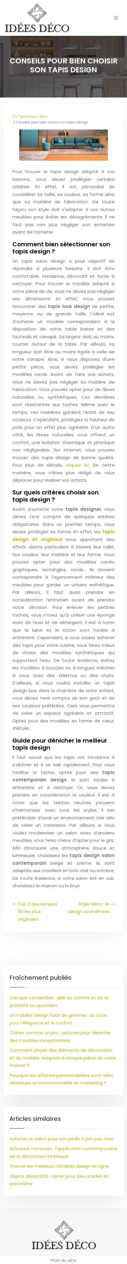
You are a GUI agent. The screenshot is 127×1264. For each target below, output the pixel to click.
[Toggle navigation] (116, 18)
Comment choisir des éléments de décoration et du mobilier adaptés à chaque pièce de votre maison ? (62, 1057)
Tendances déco (33, 116)
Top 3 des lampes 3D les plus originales (37, 911)
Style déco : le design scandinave (88, 908)
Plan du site (63, 1260)
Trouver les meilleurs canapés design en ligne (59, 1166)
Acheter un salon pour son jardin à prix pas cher (61, 1139)
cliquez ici (77, 465)
